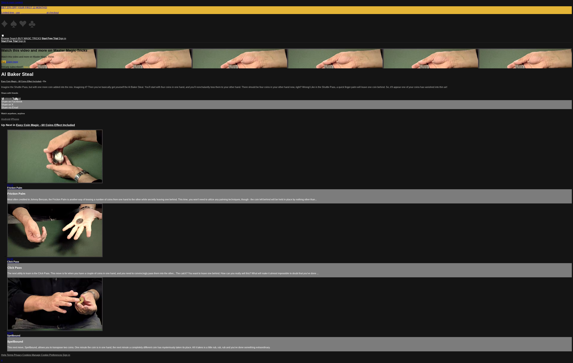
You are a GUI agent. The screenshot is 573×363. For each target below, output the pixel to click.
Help (4, 355)
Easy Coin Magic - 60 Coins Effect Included (21, 81)
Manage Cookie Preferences (47, 355)
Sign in (62, 38)
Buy (3, 62)
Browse (5, 38)
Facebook (6, 98)
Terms (10, 355)
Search (14, 38)
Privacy (18, 355)
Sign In (22, 41)
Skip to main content (12, 2)
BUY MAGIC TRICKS (29, 38)
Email (18, 98)
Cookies (27, 355)
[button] (3, 36)
